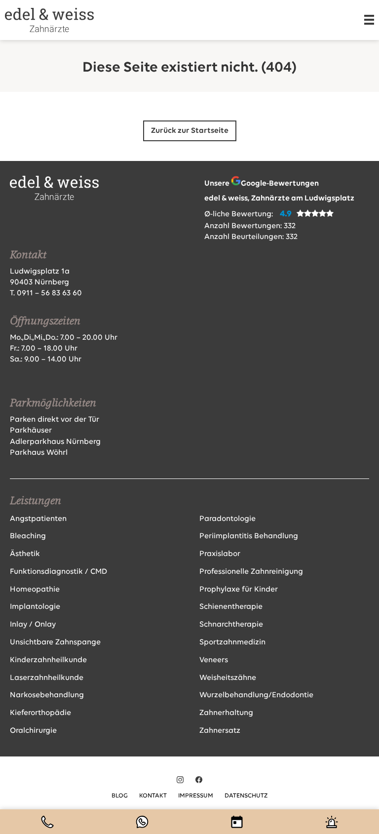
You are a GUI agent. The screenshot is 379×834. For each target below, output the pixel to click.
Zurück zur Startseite (189, 131)
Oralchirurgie (33, 731)
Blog (120, 796)
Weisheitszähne (227, 678)
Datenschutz (246, 796)
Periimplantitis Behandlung (248, 536)
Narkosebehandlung (47, 695)
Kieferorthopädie (40, 713)
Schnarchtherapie (231, 625)
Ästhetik (25, 554)
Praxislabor (219, 554)
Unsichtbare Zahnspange (55, 642)
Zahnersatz (219, 731)
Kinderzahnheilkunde (48, 660)
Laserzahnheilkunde (46, 678)
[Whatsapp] (142, 821)
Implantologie (35, 607)
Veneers (213, 660)
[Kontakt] (47, 821)
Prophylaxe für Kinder (238, 590)
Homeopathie (35, 590)
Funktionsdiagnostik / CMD (58, 572)
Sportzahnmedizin (232, 642)
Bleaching (28, 536)
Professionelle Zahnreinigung (251, 572)
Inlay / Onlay (33, 625)
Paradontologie (227, 519)
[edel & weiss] (49, 20)
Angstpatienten (38, 519)
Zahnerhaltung (226, 713)
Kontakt (153, 796)
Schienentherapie (231, 607)
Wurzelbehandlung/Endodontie (256, 695)
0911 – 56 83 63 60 (49, 293)
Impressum (195, 796)
